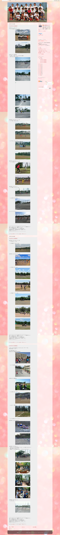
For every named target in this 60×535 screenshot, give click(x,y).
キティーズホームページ (42, 45)
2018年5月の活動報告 (13, 238)
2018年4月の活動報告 (13, 345)
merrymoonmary (33, 532)
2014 (40, 67)
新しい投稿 (11, 527)
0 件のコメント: (24, 342)
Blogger (42, 532)
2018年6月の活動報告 (13, 26)
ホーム (23, 527)
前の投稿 (34, 527)
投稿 (47, 82)
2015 (40, 66)
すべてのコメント (49, 84)
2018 (40, 57)
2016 (40, 65)
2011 (40, 71)
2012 (40, 70)
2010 (40, 72)
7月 (40, 58)
